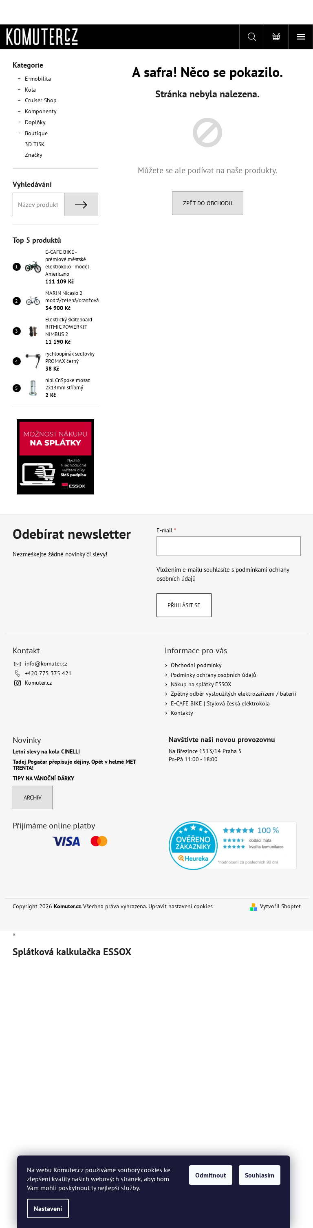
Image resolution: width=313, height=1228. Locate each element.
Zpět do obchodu (207, 203)
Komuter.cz (38, 682)
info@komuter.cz (46, 663)
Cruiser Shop (41, 100)
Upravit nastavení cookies (180, 906)
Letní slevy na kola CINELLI (46, 752)
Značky (33, 154)
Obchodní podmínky (196, 665)
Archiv (33, 797)
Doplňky (35, 122)
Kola (30, 89)
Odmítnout (210, 1175)
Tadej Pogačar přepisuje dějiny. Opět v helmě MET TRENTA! (74, 765)
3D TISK (35, 144)
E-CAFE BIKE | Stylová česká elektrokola (220, 703)
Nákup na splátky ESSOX (201, 684)
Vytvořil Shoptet (280, 906)
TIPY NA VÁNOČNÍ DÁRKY (43, 778)
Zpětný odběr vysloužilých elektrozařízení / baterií (233, 693)
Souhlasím (259, 1175)
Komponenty (41, 111)
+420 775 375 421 (48, 673)
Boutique (36, 133)
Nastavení (48, 1208)
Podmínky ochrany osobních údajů (213, 675)
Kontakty (182, 712)
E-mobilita (38, 78)
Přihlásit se (184, 605)
